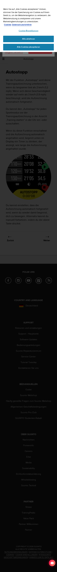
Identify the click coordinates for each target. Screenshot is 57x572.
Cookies (7, 24)
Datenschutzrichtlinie (22, 24)
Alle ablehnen (28, 39)
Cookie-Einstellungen (28, 31)
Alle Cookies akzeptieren (28, 47)
